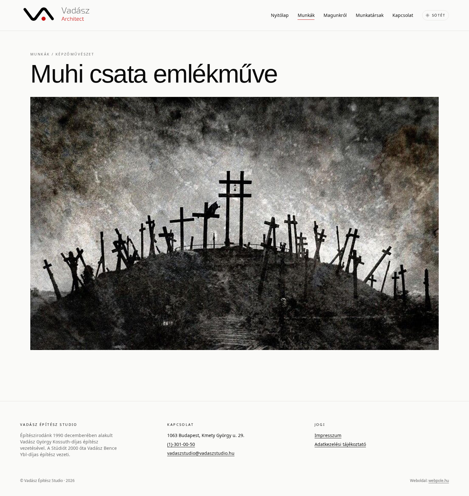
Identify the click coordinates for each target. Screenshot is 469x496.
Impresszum (328, 435)
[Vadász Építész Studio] (56, 15)
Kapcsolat (402, 15)
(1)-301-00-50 (181, 444)
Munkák (306, 15)
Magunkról (335, 15)
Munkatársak (369, 15)
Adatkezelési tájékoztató (340, 444)
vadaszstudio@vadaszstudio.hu (200, 453)
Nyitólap (280, 15)
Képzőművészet (75, 54)
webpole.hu (438, 480)
